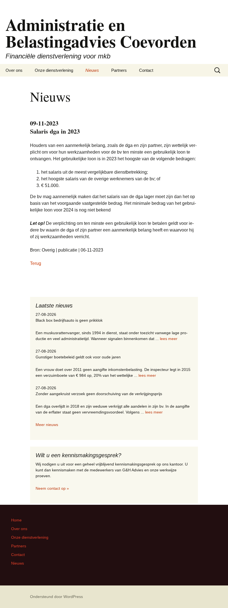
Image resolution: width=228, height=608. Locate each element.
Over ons (14, 70)
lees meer (168, 338)
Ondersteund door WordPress (56, 596)
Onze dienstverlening (54, 70)
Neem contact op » (52, 488)
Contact (146, 70)
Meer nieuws (47, 424)
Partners (119, 70)
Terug (35, 263)
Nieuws (92, 70)
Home (16, 520)
